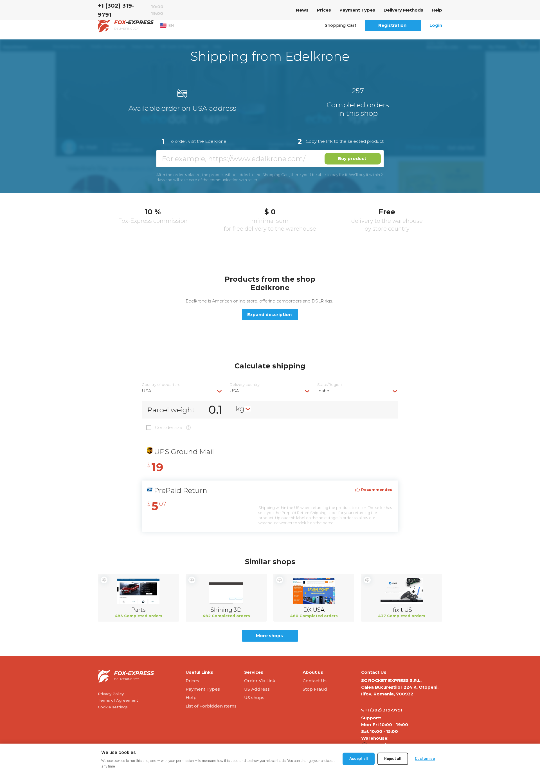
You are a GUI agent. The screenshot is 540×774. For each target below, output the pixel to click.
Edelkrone (215, 141)
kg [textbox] (240, 408)
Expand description (269, 314)
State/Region (329, 384)
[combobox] (182, 391)
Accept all (358, 758)
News (302, 10)
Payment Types (357, 10)
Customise (425, 758)
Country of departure (161, 384)
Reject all (392, 758)
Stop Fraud (315, 689)
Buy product (352, 158)
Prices (324, 10)
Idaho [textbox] (323, 390)
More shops (269, 635)
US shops (254, 697)
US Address (257, 689)
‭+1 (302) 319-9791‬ (116, 10)
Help (437, 10)
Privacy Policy (111, 693)
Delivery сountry (245, 384)
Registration (392, 25)
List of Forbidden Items (211, 706)
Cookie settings (113, 707)
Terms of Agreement (118, 700)
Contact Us (315, 680)
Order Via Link (259, 680)
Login (435, 25)
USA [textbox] (146, 390)
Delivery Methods (403, 10)
